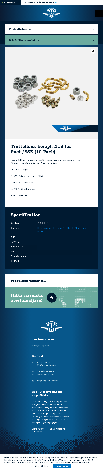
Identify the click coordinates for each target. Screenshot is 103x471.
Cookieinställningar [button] (40, 466)
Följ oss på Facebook (47, 380)
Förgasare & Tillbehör (63, 228)
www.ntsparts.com (45, 374)
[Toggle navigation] (99, 13)
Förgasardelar (44, 228)
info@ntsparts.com (45, 371)
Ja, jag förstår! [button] (62, 466)
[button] (93, 51)
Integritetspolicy (41, 345)
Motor (40, 231)
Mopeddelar (81, 228)
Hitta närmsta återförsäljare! (27, 297)
